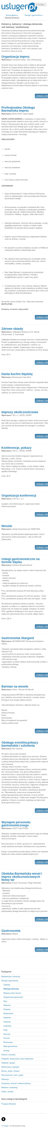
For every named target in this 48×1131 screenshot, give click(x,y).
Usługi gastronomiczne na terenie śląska (20, 560)
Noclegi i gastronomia (9, 981)
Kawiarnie (7, 1018)
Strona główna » (12, 15)
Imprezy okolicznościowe (19, 412)
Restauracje (8, 1042)
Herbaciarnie (8, 1013)
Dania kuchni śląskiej (16, 374)
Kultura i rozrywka (8, 1055)
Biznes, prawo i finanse (10, 1071)
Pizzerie (6, 1038)
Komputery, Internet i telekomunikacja (16, 1083)
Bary (5, 1001)
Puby (5, 1030)
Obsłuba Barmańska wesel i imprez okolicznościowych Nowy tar (21, 876)
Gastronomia (10, 930)
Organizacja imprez (15, 56)
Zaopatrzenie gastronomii (13, 997)
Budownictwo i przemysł (10, 977)
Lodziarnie (7, 1026)
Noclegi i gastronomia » (34, 15)
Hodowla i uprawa (8, 1063)
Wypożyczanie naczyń (12, 993)
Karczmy (6, 1034)
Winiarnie (7, 1005)
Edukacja (5, 1079)
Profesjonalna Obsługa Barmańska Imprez (18, 109)
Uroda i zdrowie (7, 1092)
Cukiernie (7, 1022)
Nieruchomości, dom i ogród (12, 1075)
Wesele (6, 526)
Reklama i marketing (9, 1088)
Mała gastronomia (10, 1046)
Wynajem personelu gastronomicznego (15, 824)
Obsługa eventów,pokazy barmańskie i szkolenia (19, 744)
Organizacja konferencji (18, 495)
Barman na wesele (14, 686)
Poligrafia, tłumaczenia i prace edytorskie (17, 1059)
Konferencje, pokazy (16, 447)
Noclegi (6, 1051)
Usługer (6, 1126)
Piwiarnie (6, 1009)
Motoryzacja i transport (10, 1067)
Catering (6, 985)
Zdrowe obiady (12, 328)
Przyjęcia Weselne (8, 1104)
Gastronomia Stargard (17, 638)
